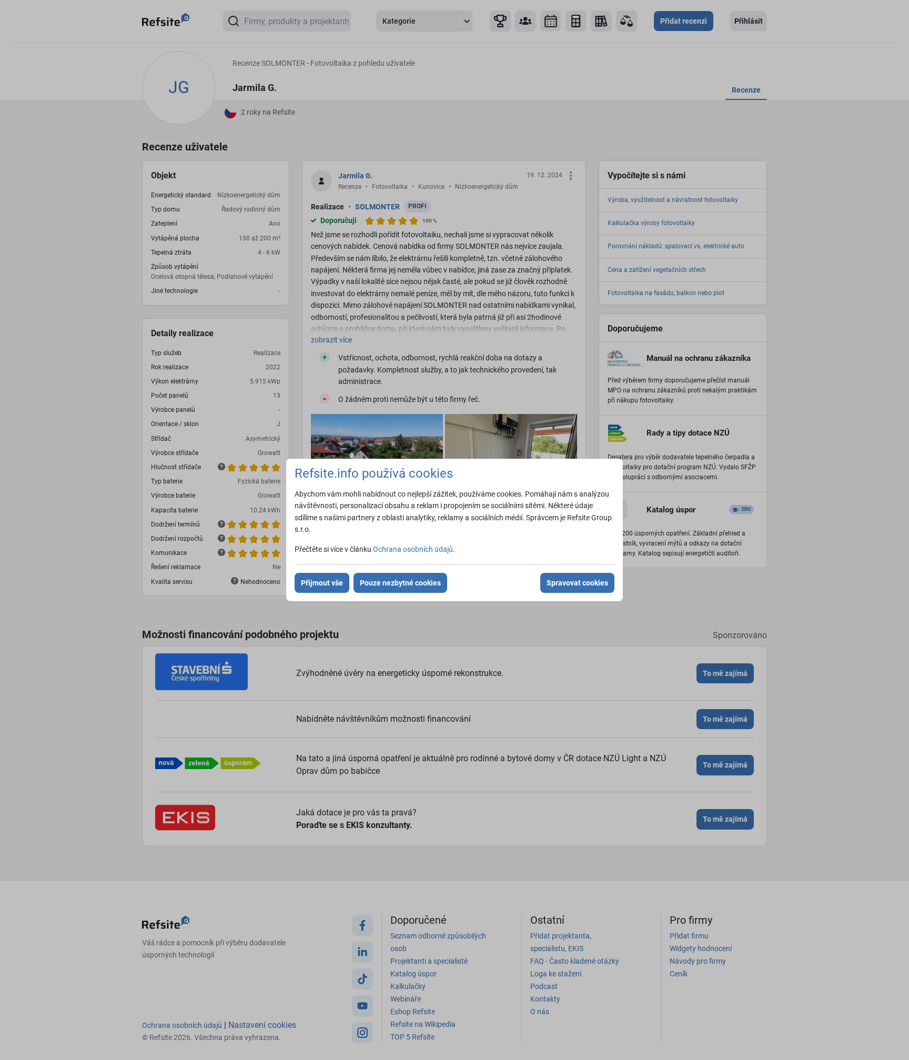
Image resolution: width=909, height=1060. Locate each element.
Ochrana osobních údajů (413, 549)
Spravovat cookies (577, 583)
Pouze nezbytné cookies (400, 583)
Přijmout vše (322, 583)
